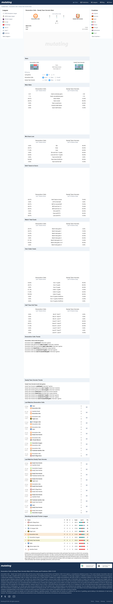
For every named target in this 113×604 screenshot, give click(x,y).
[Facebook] (2, 596)
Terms (92, 601)
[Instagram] (10, 596)
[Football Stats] (6, 2)
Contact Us (109, 601)
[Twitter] (6, 596)
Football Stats (4, 6)
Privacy (97, 601)
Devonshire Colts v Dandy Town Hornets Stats (20, 6)
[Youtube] (14, 596)
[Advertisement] (57, 44)
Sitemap (103, 601)
